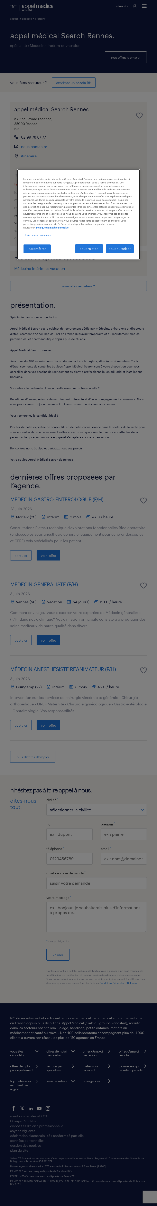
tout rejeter (89, 248)
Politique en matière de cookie (52, 227)
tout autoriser (120, 248)
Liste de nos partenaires (37, 235)
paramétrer (37, 248)
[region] (78, 214)
